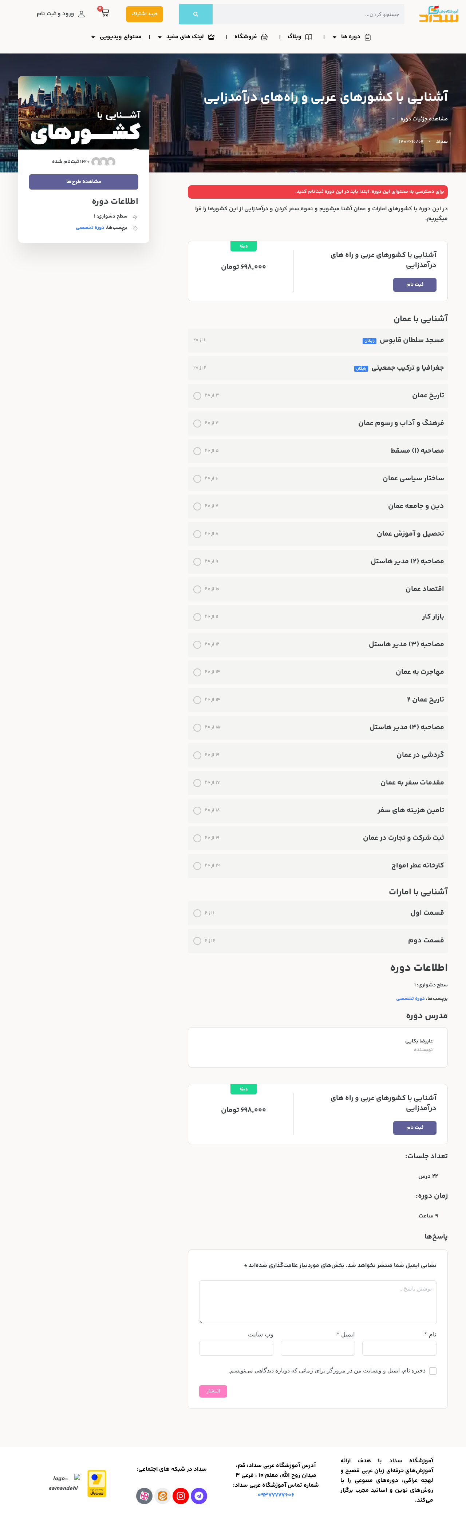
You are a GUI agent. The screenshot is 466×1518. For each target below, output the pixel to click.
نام (430, 1334)
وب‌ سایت (260, 1334)
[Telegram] (199, 1496)
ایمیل (346, 1334)
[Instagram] (181, 1496)
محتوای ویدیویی (121, 36)
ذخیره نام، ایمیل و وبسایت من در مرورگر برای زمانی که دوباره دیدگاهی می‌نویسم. (327, 1370)
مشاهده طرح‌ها (83, 182)
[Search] (196, 14)
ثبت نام (414, 285)
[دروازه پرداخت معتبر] (97, 1483)
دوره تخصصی (410, 999)
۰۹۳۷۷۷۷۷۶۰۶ (276, 1495)
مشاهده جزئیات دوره (423, 119)
